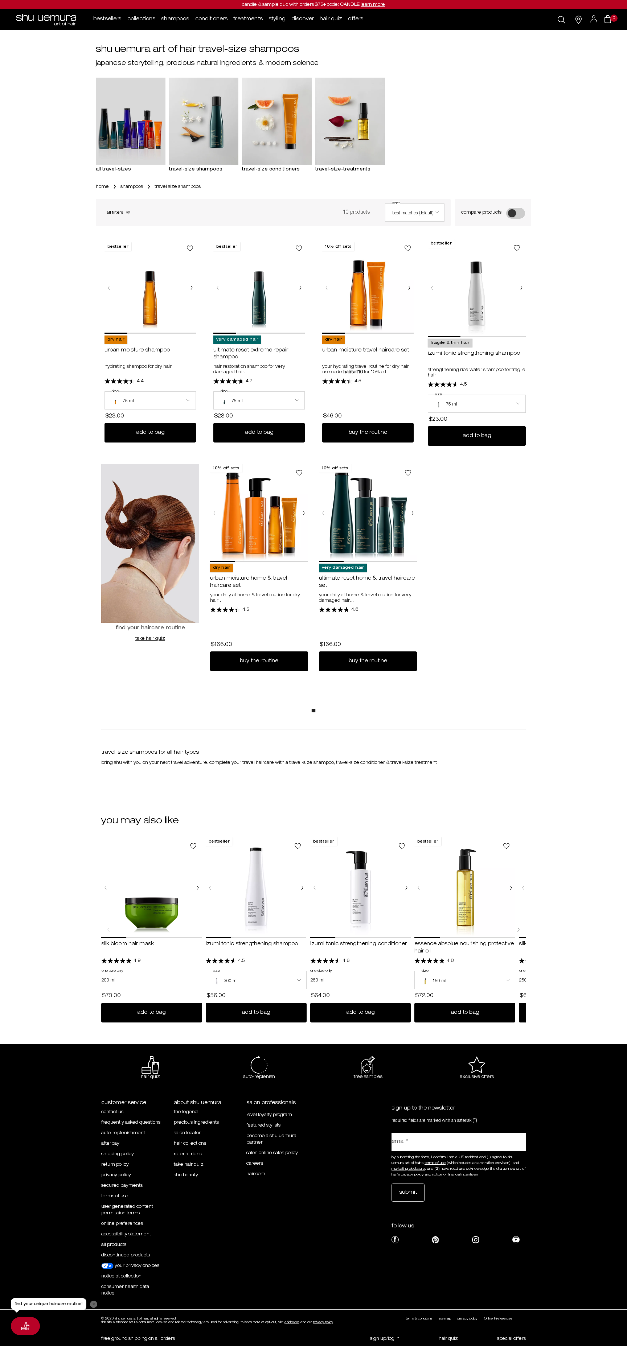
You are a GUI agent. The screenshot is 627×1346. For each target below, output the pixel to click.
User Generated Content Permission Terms (127, 1210)
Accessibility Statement (126, 1234)
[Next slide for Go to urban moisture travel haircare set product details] (409, 288)
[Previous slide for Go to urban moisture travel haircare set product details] (326, 288)
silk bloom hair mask (127, 944)
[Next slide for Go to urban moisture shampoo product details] (191, 288)
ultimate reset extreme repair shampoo (250, 354)
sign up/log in (384, 1339)
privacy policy (116, 1175)
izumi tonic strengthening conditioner (358, 944)
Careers (254, 1163)
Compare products (481, 212)
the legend (186, 1112)
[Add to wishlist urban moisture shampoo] (190, 248)
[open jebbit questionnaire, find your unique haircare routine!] (25, 1326)
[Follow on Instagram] (475, 1239)
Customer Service (123, 1103)
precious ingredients (196, 1122)
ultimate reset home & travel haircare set (367, 582)
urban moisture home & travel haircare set (248, 582)
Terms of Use (114, 1196)
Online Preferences (122, 1224)
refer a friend (188, 1154)
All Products (113, 1245)
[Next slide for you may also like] (518, 930)
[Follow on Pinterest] (435, 1239)
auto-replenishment (123, 1133)
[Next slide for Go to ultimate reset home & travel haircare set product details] (412, 513)
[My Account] (594, 19)
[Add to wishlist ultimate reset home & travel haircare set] (408, 473)
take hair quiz (150, 639)
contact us (112, 1112)
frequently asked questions (130, 1122)
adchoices (291, 1322)
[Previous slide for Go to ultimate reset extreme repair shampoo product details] (217, 288)
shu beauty (186, 1175)
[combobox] (414, 212)
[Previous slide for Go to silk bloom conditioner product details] (523, 887)
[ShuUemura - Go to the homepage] (46, 19)
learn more (373, 5)
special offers (511, 1339)
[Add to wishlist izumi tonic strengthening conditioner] (402, 846)
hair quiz (448, 1339)
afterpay (110, 1143)
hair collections (190, 1143)
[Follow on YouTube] (516, 1239)
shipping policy (117, 1154)
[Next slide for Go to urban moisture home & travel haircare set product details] (303, 513)
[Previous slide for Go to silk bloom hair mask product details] (105, 887)
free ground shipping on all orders (138, 1339)
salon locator (187, 1133)
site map (445, 1319)
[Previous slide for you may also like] (108, 930)
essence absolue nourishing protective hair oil (464, 948)
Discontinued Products (125, 1255)
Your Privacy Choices (136, 1266)
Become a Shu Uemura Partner (271, 1139)
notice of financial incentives (455, 1175)
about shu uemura (197, 1103)
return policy (115, 1164)
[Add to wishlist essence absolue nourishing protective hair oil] (506, 846)
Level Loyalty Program (269, 1115)
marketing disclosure (408, 1169)
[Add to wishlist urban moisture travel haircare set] (408, 248)
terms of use (435, 1163)
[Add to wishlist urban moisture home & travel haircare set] (299, 473)
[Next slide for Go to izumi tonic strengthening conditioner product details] (406, 887)
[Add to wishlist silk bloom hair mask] (193, 846)
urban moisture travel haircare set (365, 350)
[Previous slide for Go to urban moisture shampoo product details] (108, 288)
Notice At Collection (121, 1276)
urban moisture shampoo (137, 350)
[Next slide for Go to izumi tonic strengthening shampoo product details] (521, 288)
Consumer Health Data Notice (125, 1290)
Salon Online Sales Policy (272, 1153)
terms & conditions (419, 1319)
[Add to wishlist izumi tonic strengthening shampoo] (517, 248)
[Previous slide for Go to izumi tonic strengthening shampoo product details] (432, 288)
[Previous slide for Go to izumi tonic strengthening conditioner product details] (314, 887)
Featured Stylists (263, 1125)
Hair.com (255, 1174)
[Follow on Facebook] (395, 1239)
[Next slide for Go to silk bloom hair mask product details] (197, 887)
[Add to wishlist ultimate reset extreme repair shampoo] (299, 248)
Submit (408, 1192)
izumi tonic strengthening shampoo (474, 353)
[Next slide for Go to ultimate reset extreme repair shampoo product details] (300, 288)
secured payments (122, 1186)
